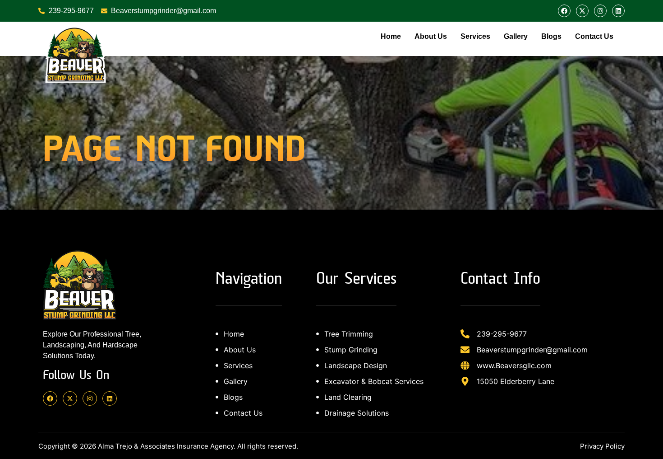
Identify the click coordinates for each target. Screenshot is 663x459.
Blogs (551, 36)
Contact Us (594, 36)
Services (475, 36)
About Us (430, 36)
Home (391, 36)
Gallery (516, 36)
